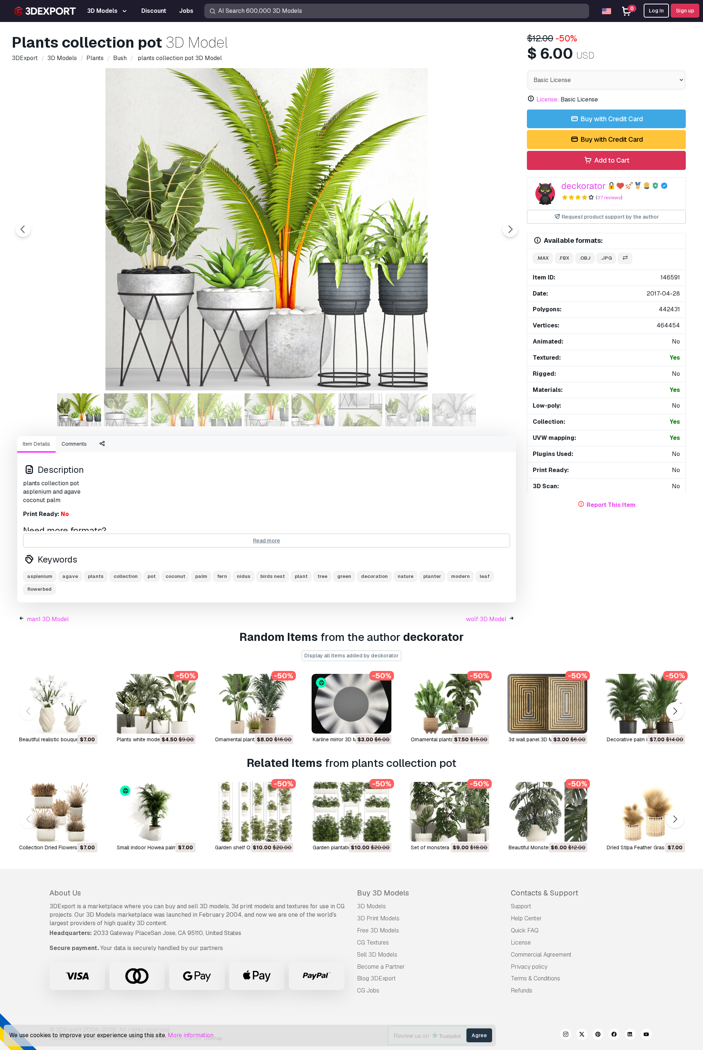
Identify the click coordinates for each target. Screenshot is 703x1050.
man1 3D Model (48, 619)
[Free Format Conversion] (625, 258)
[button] (675, 711)
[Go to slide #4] (220, 409)
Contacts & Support (544, 893)
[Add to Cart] (71, 723)
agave (70, 576)
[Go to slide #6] (313, 409)
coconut (175, 576)
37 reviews (609, 197)
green (344, 576)
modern (460, 576)
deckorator (583, 186)
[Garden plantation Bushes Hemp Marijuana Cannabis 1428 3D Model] (351, 812)
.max (543, 258)
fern (222, 576)
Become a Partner (381, 967)
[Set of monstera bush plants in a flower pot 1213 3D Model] (449, 812)
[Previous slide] (23, 229)
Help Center (526, 918)
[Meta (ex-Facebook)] (614, 1035)
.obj (585, 258)
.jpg (606, 258)
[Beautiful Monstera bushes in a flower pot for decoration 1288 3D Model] (547, 812)
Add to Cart (611, 160)
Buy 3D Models (383, 893)
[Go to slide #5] (267, 409)
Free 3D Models (378, 930)
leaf (485, 576)
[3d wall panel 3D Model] (547, 704)
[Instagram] (565, 1035)
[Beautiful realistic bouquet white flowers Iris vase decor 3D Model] (57, 704)
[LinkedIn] (630, 1035)
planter (432, 576)
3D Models (371, 906)
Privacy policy (529, 967)
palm (201, 576)
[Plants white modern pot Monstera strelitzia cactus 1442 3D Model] (155, 704)
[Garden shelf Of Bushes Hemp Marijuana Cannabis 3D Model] (253, 812)
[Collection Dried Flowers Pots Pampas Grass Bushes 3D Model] (57, 812)
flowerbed (39, 589)
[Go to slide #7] (360, 409)
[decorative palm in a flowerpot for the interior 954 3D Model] (645, 704)
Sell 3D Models (377, 954)
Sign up (685, 10)
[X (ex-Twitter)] (581, 1035)
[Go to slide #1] (79, 409)
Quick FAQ (525, 930)
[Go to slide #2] (126, 409)
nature (405, 576)
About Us (65, 893)
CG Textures (373, 942)
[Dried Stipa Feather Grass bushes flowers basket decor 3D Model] (645, 812)
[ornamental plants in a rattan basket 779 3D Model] (449, 704)
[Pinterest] (598, 1035)
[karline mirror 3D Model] (351, 704)
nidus (243, 576)
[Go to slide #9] (454, 409)
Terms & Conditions (535, 978)
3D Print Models (378, 918)
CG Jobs (368, 990)
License (521, 942)
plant (301, 576)
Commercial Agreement (541, 954)
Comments (74, 444)
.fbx (564, 258)
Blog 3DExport (376, 978)
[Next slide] (510, 229)
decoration (374, 576)
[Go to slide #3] (173, 409)
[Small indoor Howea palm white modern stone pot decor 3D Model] (155, 812)
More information (190, 1035)
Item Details (36, 444)
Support (521, 906)
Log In (656, 10)
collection (126, 576)
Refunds (521, 990)
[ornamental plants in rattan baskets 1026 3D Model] (253, 704)
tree (322, 576)
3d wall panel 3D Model (536, 739)
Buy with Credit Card (611, 119)
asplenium (39, 576)
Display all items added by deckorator (351, 655)
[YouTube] (646, 1035)
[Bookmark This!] (86, 723)
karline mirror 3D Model (340, 739)
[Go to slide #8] (407, 409)
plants (96, 576)
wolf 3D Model (486, 619)
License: (547, 99)
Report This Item (611, 505)
